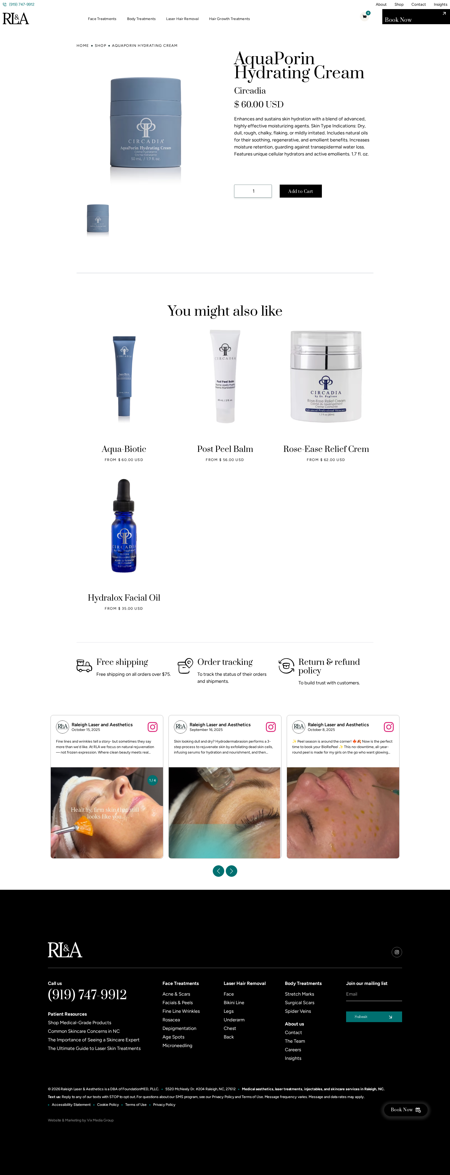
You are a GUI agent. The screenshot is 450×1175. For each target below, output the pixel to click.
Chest (230, 1028)
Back (229, 1037)
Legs (229, 1011)
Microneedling (177, 1045)
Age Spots (173, 1037)
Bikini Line (234, 1002)
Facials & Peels (177, 1002)
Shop (399, 4)
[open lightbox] (98, 218)
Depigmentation (179, 1028)
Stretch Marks (299, 994)
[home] (16, 17)
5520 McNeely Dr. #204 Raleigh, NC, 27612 (200, 1089)
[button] (104, 19)
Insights (440, 4)
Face (229, 994)
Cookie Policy (108, 1104)
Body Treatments (141, 19)
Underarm (234, 1020)
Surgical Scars (299, 1002)
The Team (295, 1041)
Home (83, 46)
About (381, 4)
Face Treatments (102, 19)
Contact (418, 4)
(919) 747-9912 (87, 995)
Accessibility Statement (71, 1104)
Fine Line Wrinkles (181, 1011)
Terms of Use (252, 1097)
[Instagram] (397, 952)
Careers (293, 1049)
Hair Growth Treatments (229, 19)
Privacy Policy (223, 1097)
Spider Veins (298, 1011)
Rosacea (171, 1020)
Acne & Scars (176, 994)
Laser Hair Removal (182, 19)
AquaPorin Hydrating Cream (145, 46)
